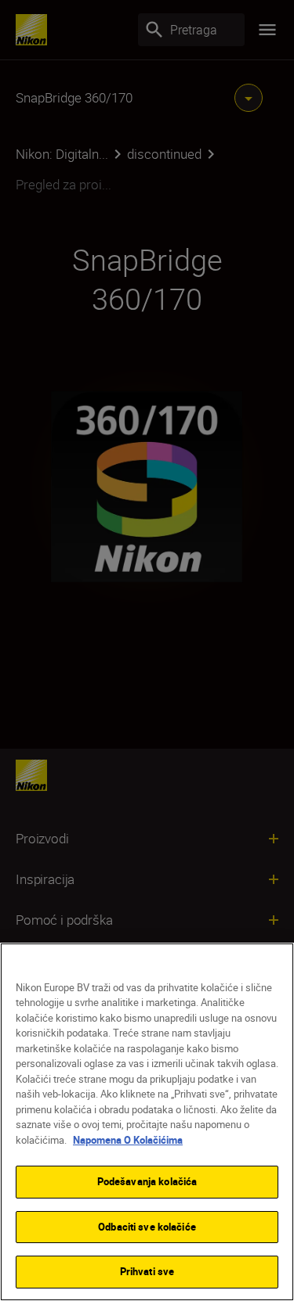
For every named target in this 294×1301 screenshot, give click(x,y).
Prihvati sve (147, 1271)
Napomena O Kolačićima (128, 1140)
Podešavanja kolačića (147, 1181)
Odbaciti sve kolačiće (147, 1227)
